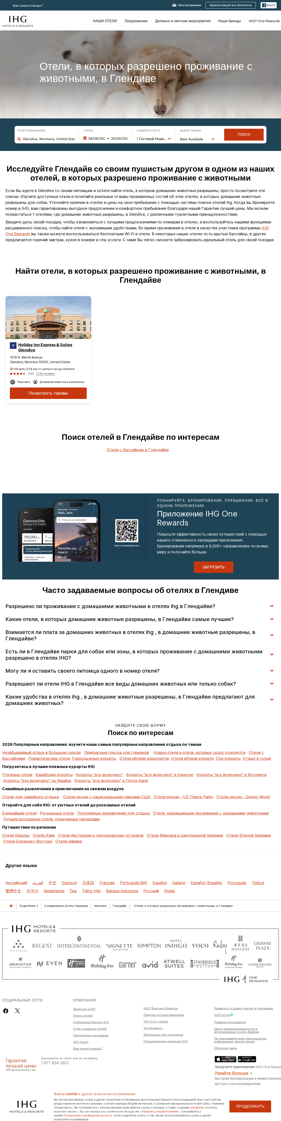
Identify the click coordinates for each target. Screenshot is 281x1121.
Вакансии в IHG (84, 1009)
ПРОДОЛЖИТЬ (250, 1106)
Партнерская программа (91, 1035)
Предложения (136, 20)
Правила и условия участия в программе (243, 1008)
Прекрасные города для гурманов (116, 752)
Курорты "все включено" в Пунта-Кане (111, 780)
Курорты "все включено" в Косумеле (231, 774)
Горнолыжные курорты (94, 758)
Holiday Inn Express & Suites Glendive (45, 347)
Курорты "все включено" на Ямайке (37, 780)
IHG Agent (80, 1042)
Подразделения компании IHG (166, 1041)
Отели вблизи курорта (192, 758)
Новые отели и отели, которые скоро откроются (199, 752)
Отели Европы (15, 835)
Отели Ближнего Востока (27, 841)
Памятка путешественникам (164, 1014)
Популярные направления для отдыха (113, 813)
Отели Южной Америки (248, 835)
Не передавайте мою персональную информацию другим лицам (240, 1039)
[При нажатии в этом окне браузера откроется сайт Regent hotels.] (42, 944)
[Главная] (10, 905)
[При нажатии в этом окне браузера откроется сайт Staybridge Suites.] (205, 963)
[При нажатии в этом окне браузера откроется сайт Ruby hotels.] (220, 944)
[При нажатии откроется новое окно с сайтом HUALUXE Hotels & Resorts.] (240, 944)
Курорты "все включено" (99, 774)
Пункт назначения (31, 130)
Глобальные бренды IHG (91, 1022)
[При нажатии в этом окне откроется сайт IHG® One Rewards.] (246, 979)
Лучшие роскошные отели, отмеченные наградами (51, 819)
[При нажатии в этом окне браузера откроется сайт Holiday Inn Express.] (76, 963)
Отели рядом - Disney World (243, 797)
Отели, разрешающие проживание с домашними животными (211, 813)
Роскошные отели (57, 813)
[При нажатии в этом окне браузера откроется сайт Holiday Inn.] (102, 963)
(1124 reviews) (45, 373)
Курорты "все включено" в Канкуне (159, 774)
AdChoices (222, 1014)
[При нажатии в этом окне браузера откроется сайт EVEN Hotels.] (49, 963)
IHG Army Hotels (156, 1021)
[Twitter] (17, 1011)
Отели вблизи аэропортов (144, 758)
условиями (197, 1107)
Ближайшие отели (19, 813)
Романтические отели (49, 758)
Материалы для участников (163, 1034)
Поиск (244, 134)
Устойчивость (153, 1028)
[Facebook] (6, 1011)
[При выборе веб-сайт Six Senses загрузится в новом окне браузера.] (18, 944)
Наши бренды (229, 20)
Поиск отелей (83, 1015)
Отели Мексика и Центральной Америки (185, 835)
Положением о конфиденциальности (87, 1115)
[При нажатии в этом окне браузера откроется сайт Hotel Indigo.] (176, 944)
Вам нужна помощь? (28, 5)
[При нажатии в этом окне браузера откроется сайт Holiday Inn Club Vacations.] (234, 963)
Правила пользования (230, 1022)
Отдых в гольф (257, 758)
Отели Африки (68, 841)
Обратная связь (225, 1048)
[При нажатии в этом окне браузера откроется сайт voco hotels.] (200, 944)
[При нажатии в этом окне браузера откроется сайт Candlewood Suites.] (259, 963)
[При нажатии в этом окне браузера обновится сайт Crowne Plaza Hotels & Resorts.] (262, 944)
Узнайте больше (232, 1072)
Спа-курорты (228, 758)
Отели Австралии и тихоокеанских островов (101, 835)
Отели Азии (44, 835)
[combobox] (48, 138)
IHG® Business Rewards (161, 1008)
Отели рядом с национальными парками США (106, 797)
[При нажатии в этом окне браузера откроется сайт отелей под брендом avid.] (150, 963)
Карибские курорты (54, 774)
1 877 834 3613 (55, 1062)
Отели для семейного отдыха (30, 797)
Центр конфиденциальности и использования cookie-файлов (236, 1030)
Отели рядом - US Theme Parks (183, 797)
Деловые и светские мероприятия (183, 20)
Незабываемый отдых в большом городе (41, 752)
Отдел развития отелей (90, 1028)
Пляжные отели (17, 774)
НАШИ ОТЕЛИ (105, 20)
